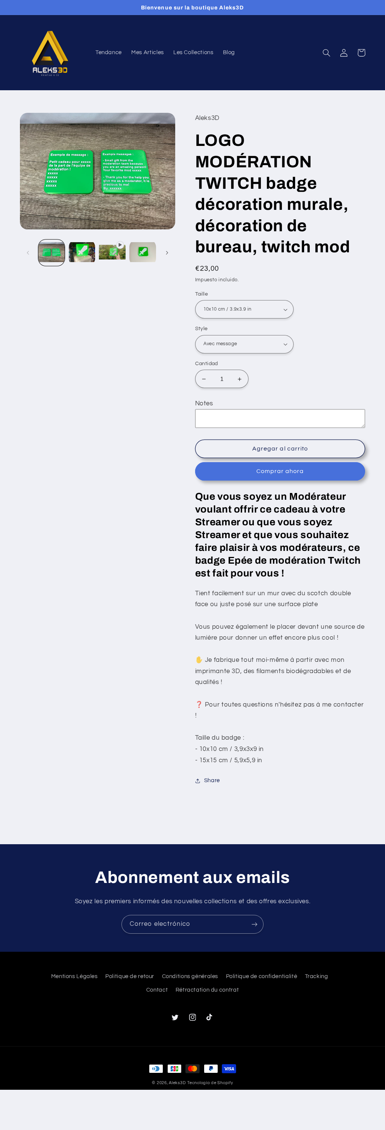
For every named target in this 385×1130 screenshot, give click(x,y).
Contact (157, 990)
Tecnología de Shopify (210, 1083)
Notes (204, 403)
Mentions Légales (74, 976)
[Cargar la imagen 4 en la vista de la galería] (142, 253)
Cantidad (206, 363)
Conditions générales (190, 976)
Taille (201, 294)
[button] (326, 52)
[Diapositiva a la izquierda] (28, 252)
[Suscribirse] (254, 924)
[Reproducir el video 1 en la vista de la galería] (112, 253)
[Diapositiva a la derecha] (167, 252)
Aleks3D (177, 1083)
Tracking (316, 976)
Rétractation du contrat (207, 990)
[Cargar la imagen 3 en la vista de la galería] (82, 253)
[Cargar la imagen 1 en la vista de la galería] (51, 253)
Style (201, 328)
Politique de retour (129, 976)
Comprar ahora (280, 471)
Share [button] (212, 780)
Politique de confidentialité (261, 976)
